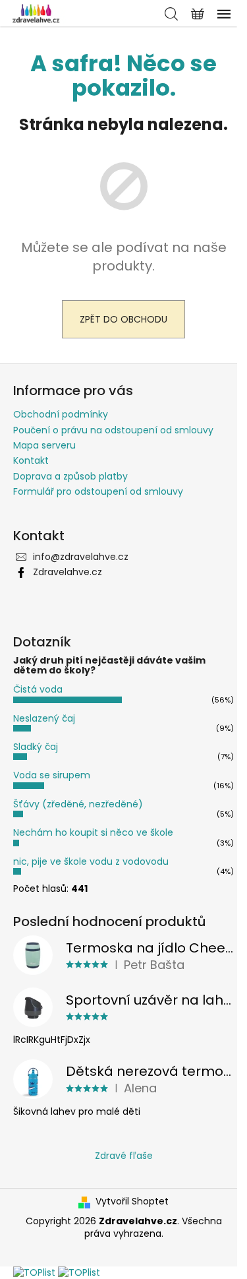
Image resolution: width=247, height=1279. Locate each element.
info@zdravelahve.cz (80, 556)
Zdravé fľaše (124, 1155)
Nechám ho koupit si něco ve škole (93, 832)
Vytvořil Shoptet (132, 1201)
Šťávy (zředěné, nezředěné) (78, 804)
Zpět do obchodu (123, 319)
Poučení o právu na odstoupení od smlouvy (113, 430)
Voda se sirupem (51, 775)
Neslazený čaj (44, 718)
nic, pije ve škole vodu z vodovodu (91, 861)
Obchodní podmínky (60, 414)
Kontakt (31, 460)
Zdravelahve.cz (67, 571)
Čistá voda (38, 689)
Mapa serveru (44, 445)
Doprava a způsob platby (70, 476)
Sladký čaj (35, 746)
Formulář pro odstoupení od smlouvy (98, 491)
